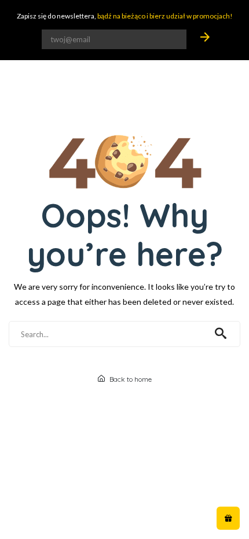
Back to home (130, 379)
